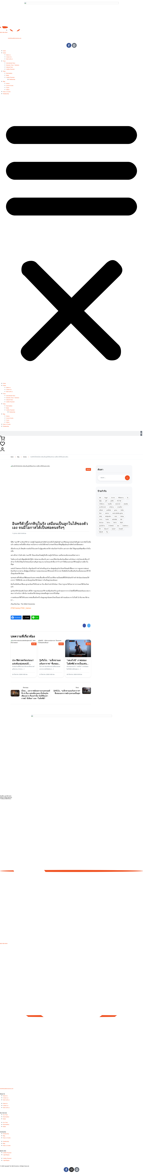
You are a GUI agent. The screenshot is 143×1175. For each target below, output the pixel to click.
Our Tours (5, 1115)
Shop (4, 71)
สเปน (115, 516)
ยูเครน (115, 510)
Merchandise (9, 73)
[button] (71, 239)
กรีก (100, 498)
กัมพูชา (106, 498)
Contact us (5, 1098)
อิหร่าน (115, 523)
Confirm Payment (10, 69)
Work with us (9, 59)
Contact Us (8, 57)
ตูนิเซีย (112, 501)
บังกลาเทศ (117, 504)
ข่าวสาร (113, 498)
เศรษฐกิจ (121, 529)
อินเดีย (107, 520)
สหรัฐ (100, 516)
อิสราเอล (101, 523)
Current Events (9, 86)
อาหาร (100, 520)
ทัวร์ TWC (119, 501)
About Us (5, 1096)
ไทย (107, 532)
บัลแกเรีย (126, 504)
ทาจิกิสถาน (101, 504)
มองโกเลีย (108, 510)
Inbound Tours (9, 67)
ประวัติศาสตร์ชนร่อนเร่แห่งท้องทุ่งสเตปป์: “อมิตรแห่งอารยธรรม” (22, 663)
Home (4, 51)
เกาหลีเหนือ (111, 526)
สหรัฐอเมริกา (108, 516)
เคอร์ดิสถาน (125, 526)
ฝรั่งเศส (101, 510)
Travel (7, 88)
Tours (4, 61)
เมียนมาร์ (106, 529)
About (4, 53)
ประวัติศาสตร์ (102, 507)
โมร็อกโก (101, 532)
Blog (4, 81)
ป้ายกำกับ (102, 491)
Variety (25, 457)
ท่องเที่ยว (110, 504)
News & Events (7, 92)
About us (8, 55)
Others (7, 90)
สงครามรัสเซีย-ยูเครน (117, 513)
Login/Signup (6, 1155)
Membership (12, 79)
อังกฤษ (122, 516)
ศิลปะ (100, 513)
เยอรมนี (113, 529)
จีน (127, 498)
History (8, 84)
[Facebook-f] (68, 45)
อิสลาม (108, 523)
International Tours (10, 63)
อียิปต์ (121, 523)
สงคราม (107, 513)
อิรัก (121, 520)
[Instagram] (71, 1169)
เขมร (118, 526)
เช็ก (100, 529)
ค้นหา (100, 469)
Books (7, 75)
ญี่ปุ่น (100, 501)
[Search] (141, 433)
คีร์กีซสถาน (121, 498)
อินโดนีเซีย (114, 520)
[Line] (74, 45)
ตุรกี (106, 501)
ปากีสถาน (111, 507)
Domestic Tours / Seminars (12, 65)
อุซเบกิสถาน (102, 526)
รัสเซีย (122, 510)
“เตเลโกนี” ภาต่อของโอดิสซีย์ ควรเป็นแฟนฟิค (77, 663)
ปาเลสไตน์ (119, 507)
